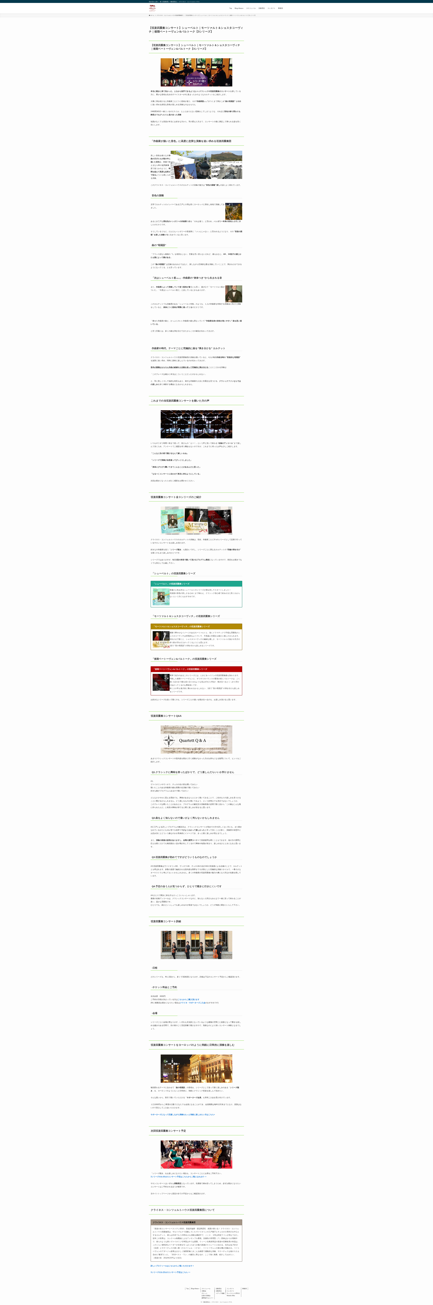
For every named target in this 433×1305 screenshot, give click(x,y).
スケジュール (206, 1288)
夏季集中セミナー (207, 1298)
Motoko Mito (231, 1295)
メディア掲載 (220, 1293)
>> (178, 1177)
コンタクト (230, 1288)
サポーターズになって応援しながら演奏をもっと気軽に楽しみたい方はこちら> (183, 1115)
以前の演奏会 (206, 1295)
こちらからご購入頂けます (188, 999)
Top (187, 1288)
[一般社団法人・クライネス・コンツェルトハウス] (152, 8)
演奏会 (204, 1291)
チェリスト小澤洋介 (233, 1293)
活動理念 (219, 1288)
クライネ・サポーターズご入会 (192, 1003)
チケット (204, 1293)
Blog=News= (195, 1288)
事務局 (244, 1288)
